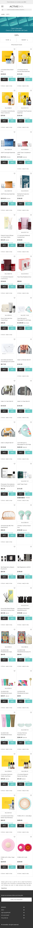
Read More (4, 888)
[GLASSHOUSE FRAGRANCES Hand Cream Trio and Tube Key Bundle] (8, 680)
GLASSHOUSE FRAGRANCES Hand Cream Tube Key (22, 692)
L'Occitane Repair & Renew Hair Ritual (22, 775)
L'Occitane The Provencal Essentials (24, 112)
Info (4, 79)
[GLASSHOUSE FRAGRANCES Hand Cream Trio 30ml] (8, 721)
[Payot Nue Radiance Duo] (24, 265)
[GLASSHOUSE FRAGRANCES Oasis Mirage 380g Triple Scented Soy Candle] (8, 638)
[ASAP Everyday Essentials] (8, 182)
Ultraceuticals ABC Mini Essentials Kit (7, 526)
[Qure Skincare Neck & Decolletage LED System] (8, 348)
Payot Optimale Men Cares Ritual (6, 319)
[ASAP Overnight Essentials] (8, 141)
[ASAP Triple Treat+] (24, 472)
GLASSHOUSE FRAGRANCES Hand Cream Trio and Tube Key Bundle (8, 692)
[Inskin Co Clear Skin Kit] (24, 389)
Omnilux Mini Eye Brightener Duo (22, 733)
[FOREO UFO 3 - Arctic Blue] (24, 804)
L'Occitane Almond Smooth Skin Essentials (23, 70)
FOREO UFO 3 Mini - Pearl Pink (7, 858)
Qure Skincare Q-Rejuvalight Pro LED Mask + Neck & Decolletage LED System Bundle (24, 319)
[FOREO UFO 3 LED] (24, 845)
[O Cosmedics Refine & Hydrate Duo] (24, 224)
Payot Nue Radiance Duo (24, 277)
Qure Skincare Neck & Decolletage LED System (7, 360)
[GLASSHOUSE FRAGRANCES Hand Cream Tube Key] (24, 680)
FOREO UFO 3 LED (22, 857)
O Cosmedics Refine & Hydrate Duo (23, 236)
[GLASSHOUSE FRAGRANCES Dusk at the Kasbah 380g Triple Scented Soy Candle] (24, 638)
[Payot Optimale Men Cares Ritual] (8, 307)
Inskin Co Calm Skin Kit (7, 401)
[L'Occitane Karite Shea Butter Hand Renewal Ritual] (8, 804)
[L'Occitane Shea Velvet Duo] (8, 58)
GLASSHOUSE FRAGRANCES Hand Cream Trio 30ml (6, 734)
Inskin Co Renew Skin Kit (24, 360)
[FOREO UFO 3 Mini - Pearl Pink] (8, 845)
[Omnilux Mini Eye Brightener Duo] (24, 721)
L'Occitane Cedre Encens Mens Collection (8, 112)
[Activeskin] (17, 6)
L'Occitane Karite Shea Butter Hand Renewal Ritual (7, 816)
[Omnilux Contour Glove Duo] (24, 514)
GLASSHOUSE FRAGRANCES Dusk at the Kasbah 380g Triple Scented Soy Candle (24, 651)
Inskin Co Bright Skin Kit (7, 442)
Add (12, 79)
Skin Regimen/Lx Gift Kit (24, 567)
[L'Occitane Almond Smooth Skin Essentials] (24, 58)
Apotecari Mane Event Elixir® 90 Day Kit (23, 609)
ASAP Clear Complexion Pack (24, 153)
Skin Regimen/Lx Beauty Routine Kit (7, 568)
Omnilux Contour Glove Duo (24, 526)
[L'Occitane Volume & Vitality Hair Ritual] (8, 763)
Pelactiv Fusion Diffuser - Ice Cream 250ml (7, 236)
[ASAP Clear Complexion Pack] (24, 141)
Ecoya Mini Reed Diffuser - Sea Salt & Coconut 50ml (8, 609)
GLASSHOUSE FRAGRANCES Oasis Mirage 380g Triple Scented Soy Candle (6, 651)
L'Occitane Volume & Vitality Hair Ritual (6, 775)
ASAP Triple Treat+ (22, 484)
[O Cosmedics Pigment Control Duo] (8, 265)
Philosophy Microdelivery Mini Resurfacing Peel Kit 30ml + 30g (8, 485)
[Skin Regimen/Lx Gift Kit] (24, 555)
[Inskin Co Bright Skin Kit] (8, 431)
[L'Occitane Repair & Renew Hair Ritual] (24, 763)
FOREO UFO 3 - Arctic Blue (24, 816)
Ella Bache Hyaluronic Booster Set (23, 194)
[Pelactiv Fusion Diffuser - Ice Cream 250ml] (8, 224)
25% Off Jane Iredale (16, 2)
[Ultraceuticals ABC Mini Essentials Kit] (8, 514)
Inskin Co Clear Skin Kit (23, 401)
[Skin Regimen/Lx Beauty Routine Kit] (8, 555)
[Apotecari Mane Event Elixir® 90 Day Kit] (24, 597)
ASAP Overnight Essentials (8, 152)
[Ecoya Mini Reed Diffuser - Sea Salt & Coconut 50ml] (8, 597)
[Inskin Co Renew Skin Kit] (24, 348)
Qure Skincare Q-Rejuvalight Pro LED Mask (24, 443)
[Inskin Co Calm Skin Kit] (8, 389)
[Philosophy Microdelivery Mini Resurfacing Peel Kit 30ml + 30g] (8, 472)
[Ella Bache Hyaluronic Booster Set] (24, 182)
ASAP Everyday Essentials (8, 194)
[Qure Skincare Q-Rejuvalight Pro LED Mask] (24, 431)
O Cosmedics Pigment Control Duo (7, 277)
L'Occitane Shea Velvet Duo (7, 70)
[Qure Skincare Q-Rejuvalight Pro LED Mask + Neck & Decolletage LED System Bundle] (24, 307)
